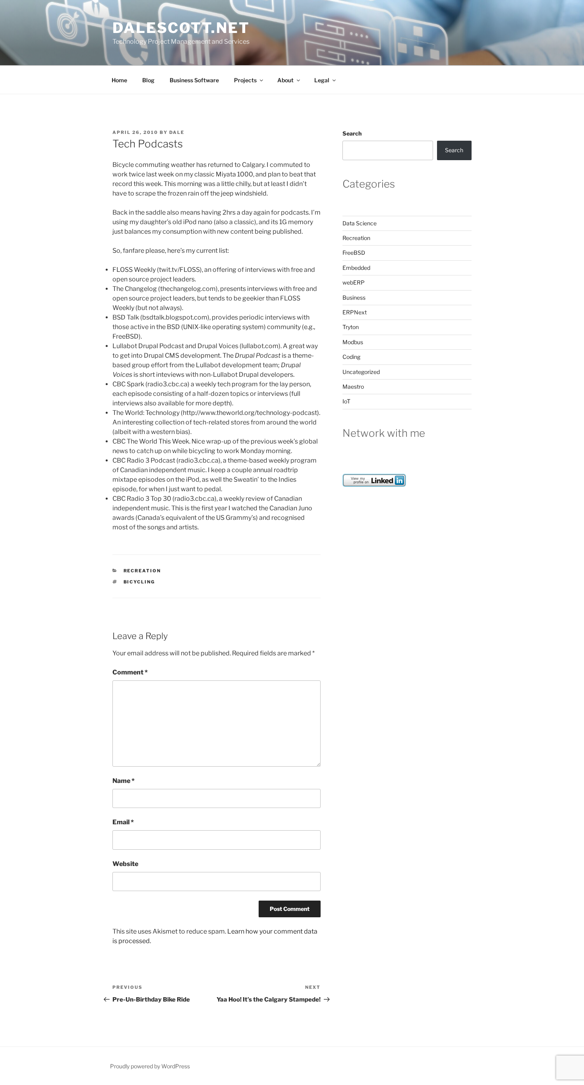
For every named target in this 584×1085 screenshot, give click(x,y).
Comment (130, 672)
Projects (245, 80)
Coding (351, 356)
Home (119, 80)
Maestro (353, 386)
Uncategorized (361, 371)
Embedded (356, 267)
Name (123, 781)
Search (352, 133)
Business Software (194, 80)
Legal (321, 80)
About (285, 80)
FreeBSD (353, 252)
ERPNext (354, 312)
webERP (353, 282)
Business (353, 297)
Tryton (350, 327)
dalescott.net (180, 28)
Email (123, 822)
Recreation (142, 571)
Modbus (352, 342)
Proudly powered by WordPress (150, 1066)
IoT (346, 401)
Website (125, 864)
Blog (148, 80)
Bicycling (139, 582)
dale (176, 132)
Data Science (359, 223)
